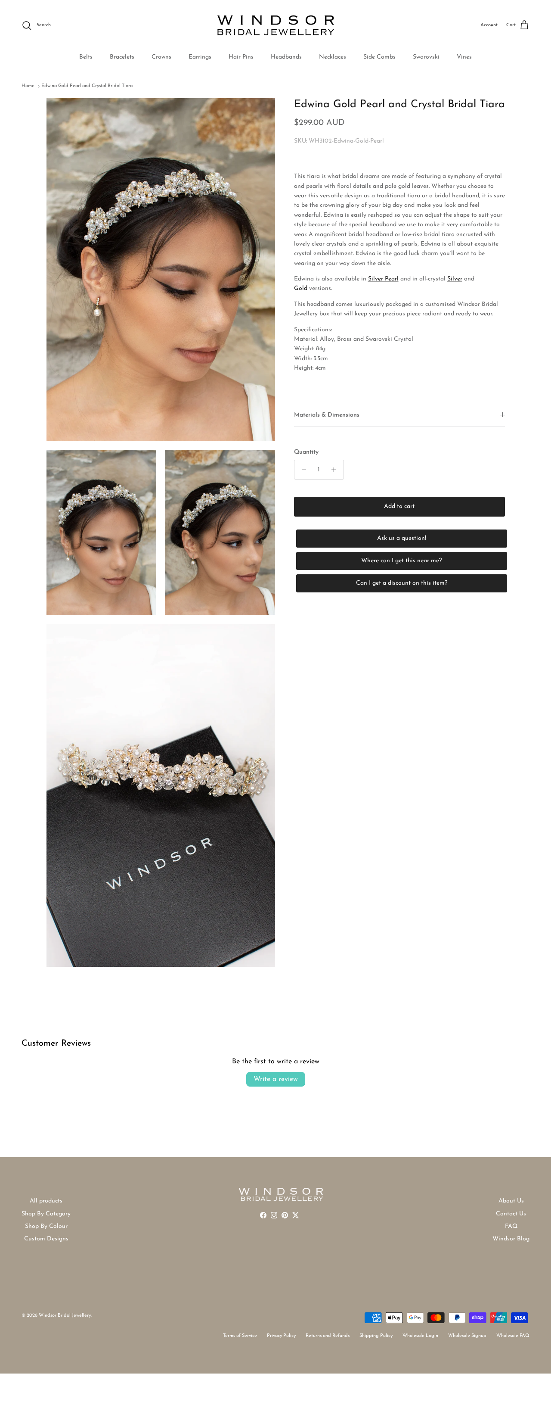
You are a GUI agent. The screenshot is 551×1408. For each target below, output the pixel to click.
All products (46, 1201)
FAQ (511, 1226)
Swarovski (426, 57)
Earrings (200, 57)
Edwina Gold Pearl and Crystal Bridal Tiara (87, 86)
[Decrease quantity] (302, 469)
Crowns (161, 57)
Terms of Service (240, 1335)
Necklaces (332, 57)
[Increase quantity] (336, 469)
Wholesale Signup (467, 1335)
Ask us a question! (401, 538)
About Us (511, 1201)
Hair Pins (241, 57)
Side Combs (379, 57)
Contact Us (511, 1214)
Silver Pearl (383, 278)
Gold (300, 288)
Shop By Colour (46, 1226)
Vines (464, 57)
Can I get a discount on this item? (401, 583)
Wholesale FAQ (512, 1335)
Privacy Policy (281, 1335)
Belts (86, 57)
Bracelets (122, 57)
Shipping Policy (376, 1335)
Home (28, 86)
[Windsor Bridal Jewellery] (276, 25)
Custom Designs (46, 1239)
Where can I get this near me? (401, 561)
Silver (454, 278)
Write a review (276, 1079)
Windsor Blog (510, 1239)
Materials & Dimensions (326, 414)
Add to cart (399, 506)
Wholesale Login (420, 1335)
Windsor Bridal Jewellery (65, 1315)
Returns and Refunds (328, 1335)
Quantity (306, 452)
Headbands (286, 57)
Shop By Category (46, 1214)
